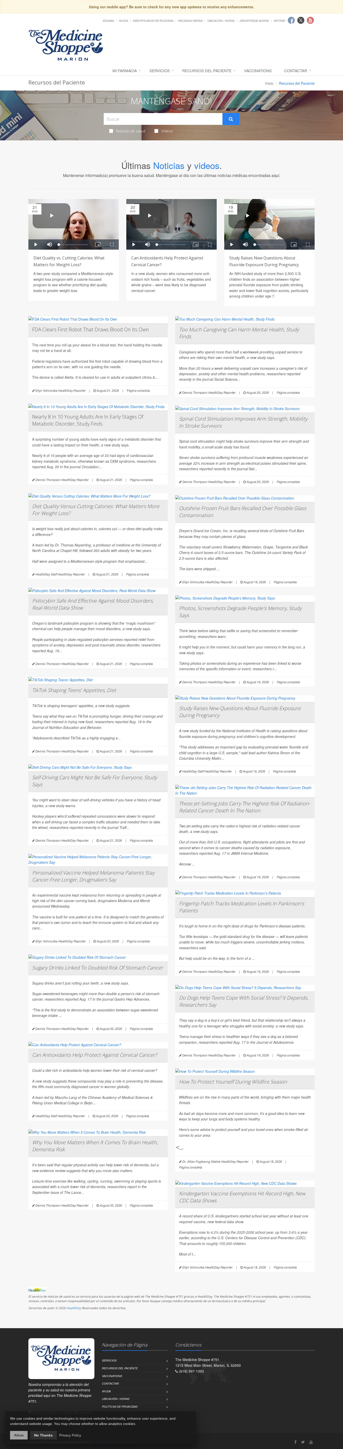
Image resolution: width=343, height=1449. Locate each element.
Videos (167, 130)
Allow (19, 1435)
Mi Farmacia (124, 70)
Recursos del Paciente (207, 70)
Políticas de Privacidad (120, 1406)
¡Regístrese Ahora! (254, 21)
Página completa (138, 390)
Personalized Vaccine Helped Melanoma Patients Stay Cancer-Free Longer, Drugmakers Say (93, 876)
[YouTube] (311, 1442)
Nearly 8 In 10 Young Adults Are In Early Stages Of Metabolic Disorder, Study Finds (87, 420)
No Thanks (43, 1435)
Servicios (159, 70)
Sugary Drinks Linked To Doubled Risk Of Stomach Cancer (97, 967)
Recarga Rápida (190, 21)
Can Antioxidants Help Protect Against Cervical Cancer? (94, 1054)
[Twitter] (303, 1442)
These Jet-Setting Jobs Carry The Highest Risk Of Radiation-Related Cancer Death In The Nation (244, 807)
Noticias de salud (130, 130)
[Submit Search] (230, 119)
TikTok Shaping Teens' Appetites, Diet (74, 690)
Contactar (295, 70)
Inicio (269, 83)
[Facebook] (295, 1442)
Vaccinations (258, 70)
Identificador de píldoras (153, 21)
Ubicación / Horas (221, 21)
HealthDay (73, 1308)
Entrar (279, 21)
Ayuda (123, 21)
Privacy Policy (70, 1435)
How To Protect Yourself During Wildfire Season (233, 1081)
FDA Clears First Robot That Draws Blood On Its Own (90, 329)
